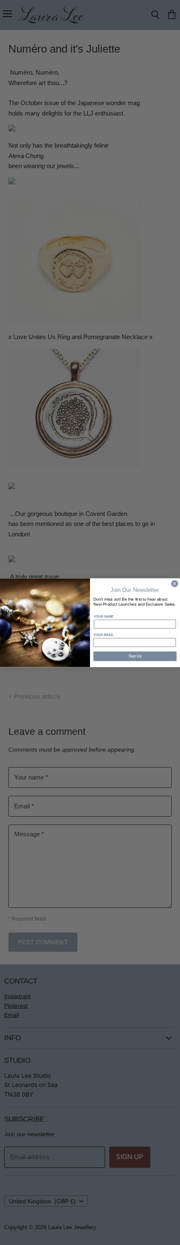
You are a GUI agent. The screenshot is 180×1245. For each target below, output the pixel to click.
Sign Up (135, 656)
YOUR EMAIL (103, 634)
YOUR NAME (103, 616)
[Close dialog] (174, 583)
